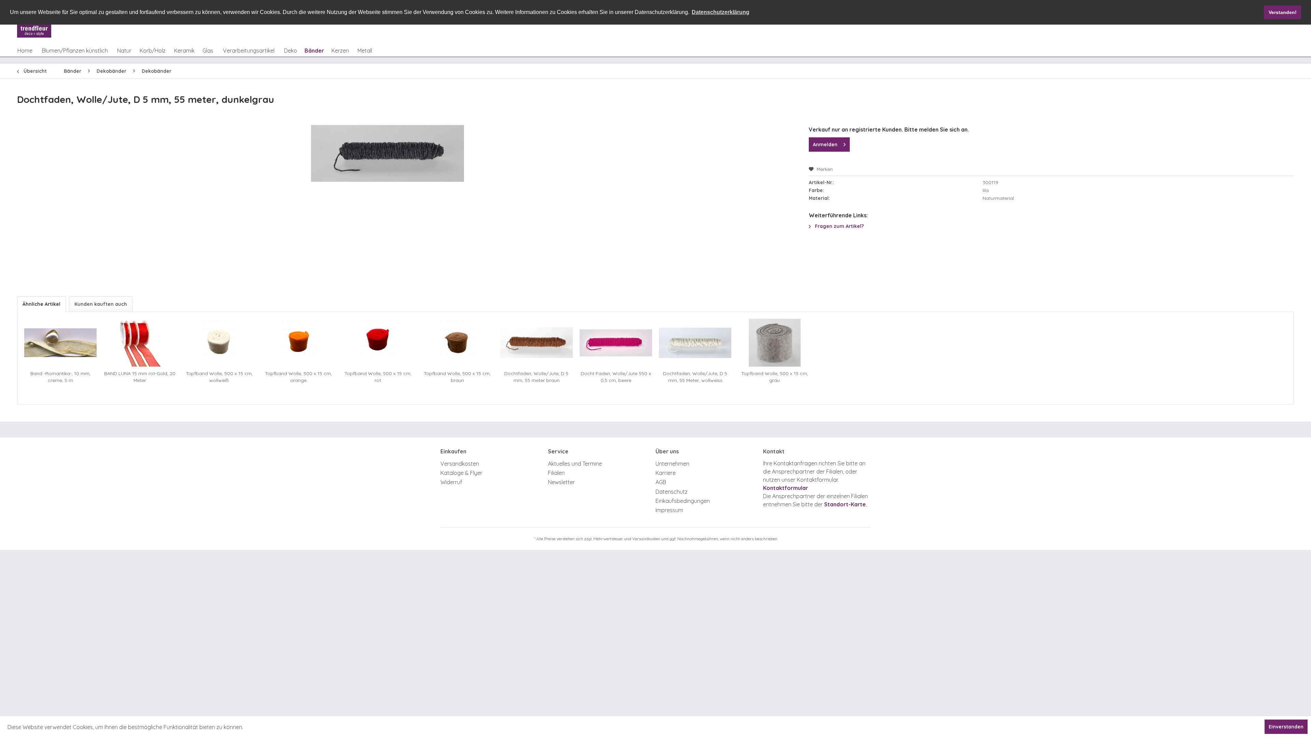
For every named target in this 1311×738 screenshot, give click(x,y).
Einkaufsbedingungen (683, 500)
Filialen (556, 472)
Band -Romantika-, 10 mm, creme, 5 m (60, 376)
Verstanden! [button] (1283, 12)
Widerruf (451, 482)
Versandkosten (459, 463)
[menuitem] (25, 50)
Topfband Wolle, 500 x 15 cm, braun (457, 376)
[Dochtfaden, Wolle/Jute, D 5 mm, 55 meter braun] (536, 343)
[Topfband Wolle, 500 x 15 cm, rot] (378, 343)
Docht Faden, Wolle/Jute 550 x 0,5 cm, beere (616, 376)
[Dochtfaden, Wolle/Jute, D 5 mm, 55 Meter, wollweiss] (695, 343)
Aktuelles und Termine (575, 463)
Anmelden (825, 144)
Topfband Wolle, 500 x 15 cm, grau (774, 376)
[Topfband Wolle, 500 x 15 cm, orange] (298, 343)
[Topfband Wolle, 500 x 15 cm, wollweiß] (219, 343)
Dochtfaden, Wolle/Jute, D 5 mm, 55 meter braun (536, 376)
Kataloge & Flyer (461, 472)
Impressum (669, 510)
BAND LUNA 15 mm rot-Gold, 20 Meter (139, 376)
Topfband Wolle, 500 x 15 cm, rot (377, 376)
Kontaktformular (785, 487)
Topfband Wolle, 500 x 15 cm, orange (298, 376)
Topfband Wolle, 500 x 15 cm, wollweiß (219, 376)
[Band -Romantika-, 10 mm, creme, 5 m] (60, 343)
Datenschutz (672, 491)
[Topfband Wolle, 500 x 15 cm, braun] (457, 343)
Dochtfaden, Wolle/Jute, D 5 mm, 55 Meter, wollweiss (695, 376)
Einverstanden (1286, 727)
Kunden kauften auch (100, 304)
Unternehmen (672, 463)
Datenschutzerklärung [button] (720, 12)
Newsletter (561, 482)
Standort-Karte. (845, 504)
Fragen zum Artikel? (839, 226)
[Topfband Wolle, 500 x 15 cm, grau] (774, 343)
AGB (661, 482)
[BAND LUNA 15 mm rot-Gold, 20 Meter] (139, 343)
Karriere (666, 472)
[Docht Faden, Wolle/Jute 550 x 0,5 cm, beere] (616, 343)
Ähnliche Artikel (41, 304)
